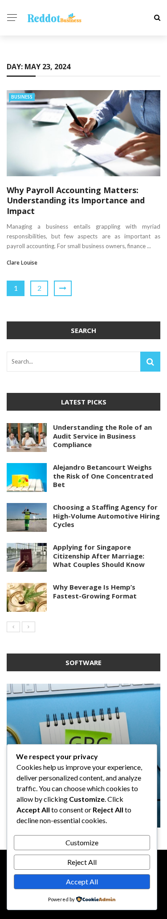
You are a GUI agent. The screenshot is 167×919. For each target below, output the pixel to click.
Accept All (82, 881)
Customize (81, 842)
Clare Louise (22, 262)
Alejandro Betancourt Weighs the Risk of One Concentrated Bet (103, 476)
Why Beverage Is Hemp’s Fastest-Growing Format (95, 591)
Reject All (82, 862)
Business (22, 97)
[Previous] (13, 627)
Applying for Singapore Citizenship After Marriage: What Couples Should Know (99, 556)
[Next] (28, 627)
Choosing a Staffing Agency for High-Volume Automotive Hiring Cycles (106, 516)
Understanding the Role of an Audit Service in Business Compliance (102, 436)
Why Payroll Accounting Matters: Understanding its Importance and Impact (76, 200)
